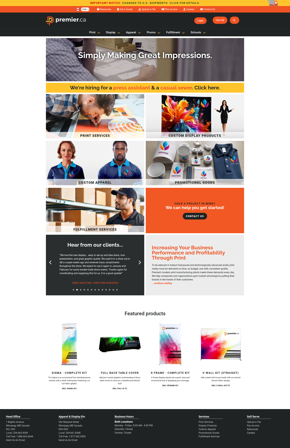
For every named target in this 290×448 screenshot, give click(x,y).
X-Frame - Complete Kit (170, 372)
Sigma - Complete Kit (69, 372)
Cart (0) (220, 20)
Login (200, 20)
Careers (251, 432)
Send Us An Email (15, 440)
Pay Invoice (253, 425)
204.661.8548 (73, 432)
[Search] (234, 20)
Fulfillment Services (209, 436)
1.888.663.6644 (24, 436)
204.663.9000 (20, 432)
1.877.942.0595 (77, 436)
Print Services (206, 422)
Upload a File (254, 422)
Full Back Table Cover (120, 372)
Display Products (208, 425)
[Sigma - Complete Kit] (69, 344)
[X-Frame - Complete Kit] (170, 344)
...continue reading (162, 283)
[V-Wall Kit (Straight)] (220, 344)
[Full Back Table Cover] (119, 344)
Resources (252, 429)
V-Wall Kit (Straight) (221, 372)
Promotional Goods (209, 432)
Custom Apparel (207, 429)
